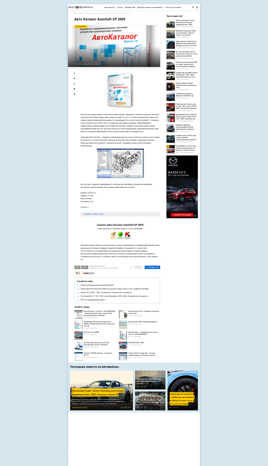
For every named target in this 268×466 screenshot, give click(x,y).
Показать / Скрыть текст (94, 214)
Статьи (120, 7)
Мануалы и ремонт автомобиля (149, 7)
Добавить (138, 267)
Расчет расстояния (173, 7)
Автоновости (109, 7)
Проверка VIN (130, 7)
